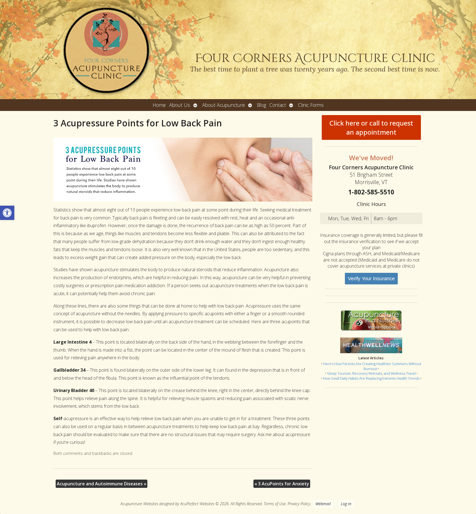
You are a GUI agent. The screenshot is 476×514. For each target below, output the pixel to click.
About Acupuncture (223, 105)
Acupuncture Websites (139, 503)
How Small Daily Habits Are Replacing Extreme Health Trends (371, 378)
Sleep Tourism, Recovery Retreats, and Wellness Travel (371, 373)
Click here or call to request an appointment (371, 127)
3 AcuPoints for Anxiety (282, 484)
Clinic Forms (311, 105)
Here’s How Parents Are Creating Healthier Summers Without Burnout (372, 366)
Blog (261, 105)
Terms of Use (275, 503)
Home (159, 105)
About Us (179, 105)
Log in (346, 503)
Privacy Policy (299, 503)
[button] (7, 213)
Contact (277, 105)
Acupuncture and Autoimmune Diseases (101, 484)
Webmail (323, 503)
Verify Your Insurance (371, 278)
